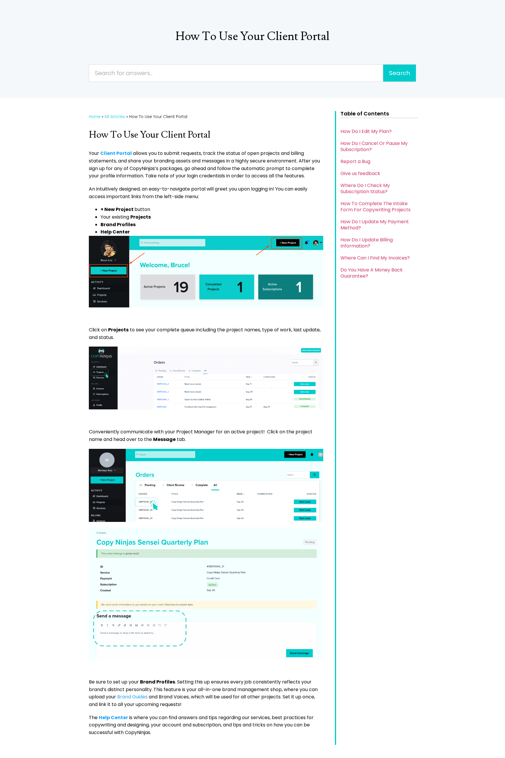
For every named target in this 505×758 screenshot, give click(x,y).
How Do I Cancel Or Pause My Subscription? (374, 146)
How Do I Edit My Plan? (366, 131)
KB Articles (115, 117)
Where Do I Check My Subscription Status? (365, 188)
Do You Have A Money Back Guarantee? (371, 272)
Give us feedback (360, 173)
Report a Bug (355, 161)
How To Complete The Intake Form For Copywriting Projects (375, 206)
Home (95, 117)
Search (399, 73)
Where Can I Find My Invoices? (375, 258)
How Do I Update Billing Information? (366, 242)
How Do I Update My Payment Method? (374, 224)
